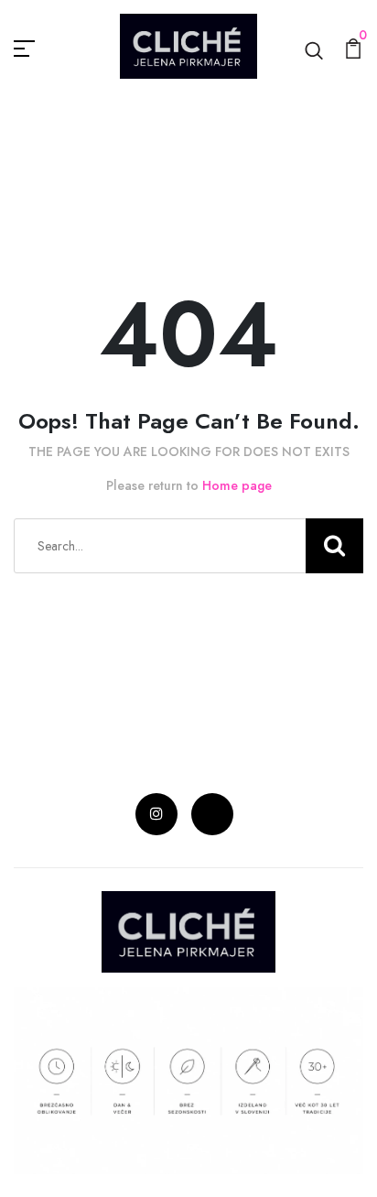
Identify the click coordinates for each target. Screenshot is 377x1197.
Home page (237, 485)
